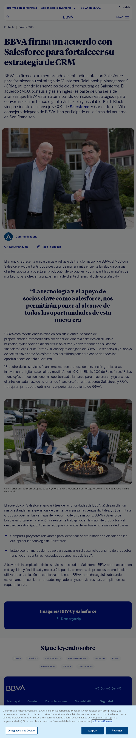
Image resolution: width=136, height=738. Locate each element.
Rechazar (117, 730)
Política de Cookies (102, 721)
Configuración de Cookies (22, 730)
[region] (68, 721)
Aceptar (92, 730)
